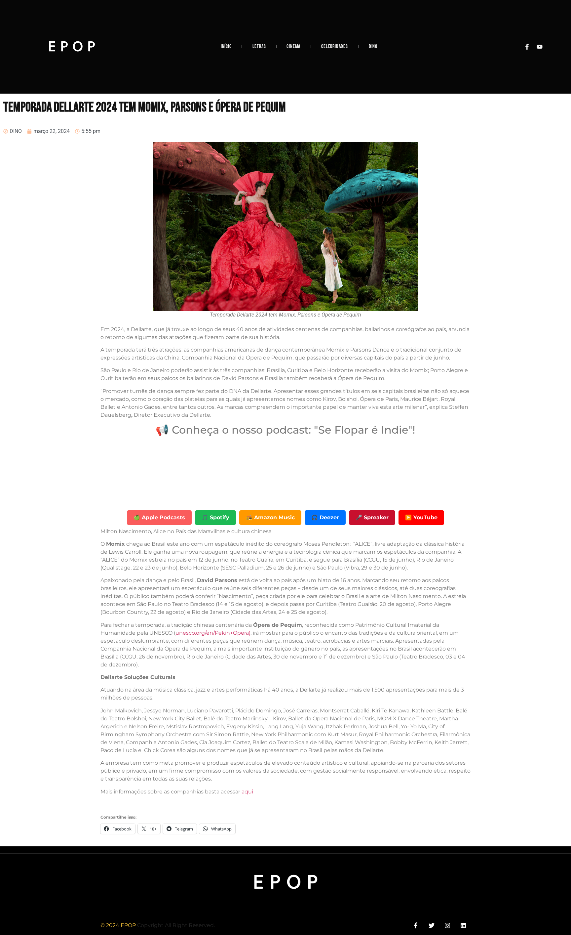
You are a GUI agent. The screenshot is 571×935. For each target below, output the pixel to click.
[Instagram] (447, 925)
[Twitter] (431, 925)
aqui (247, 791)
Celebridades (334, 46)
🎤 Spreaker (372, 517)
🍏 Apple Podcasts (159, 517)
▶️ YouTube (421, 517)
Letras (259, 46)
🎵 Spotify (215, 517)
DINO (373, 46)
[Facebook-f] (527, 47)
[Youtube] (540, 47)
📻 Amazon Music (270, 517)
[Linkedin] (463, 925)
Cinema (293, 46)
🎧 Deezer (325, 517)
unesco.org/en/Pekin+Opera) (212, 633)
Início (226, 46)
